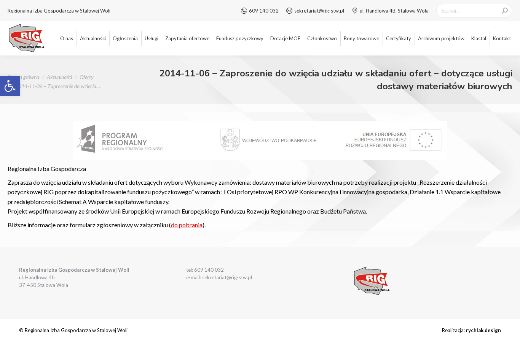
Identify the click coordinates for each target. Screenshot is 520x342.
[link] (10, 86)
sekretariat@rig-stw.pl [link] (319, 11)
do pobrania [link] (187, 224)
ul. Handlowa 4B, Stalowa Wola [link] (394, 11)
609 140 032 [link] (264, 11)
